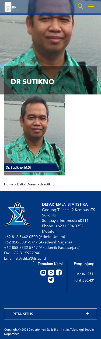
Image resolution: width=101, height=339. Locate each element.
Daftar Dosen (26, 184)
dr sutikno (47, 184)
